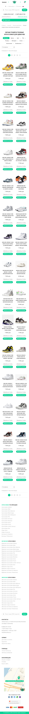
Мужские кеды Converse (8, 568)
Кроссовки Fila (6, 517)
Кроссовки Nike (6, 509)
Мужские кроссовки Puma (9, 561)
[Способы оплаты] (14, 707)
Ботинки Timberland (7, 536)
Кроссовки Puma (6, 524)
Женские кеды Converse (8, 605)
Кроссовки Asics (6, 522)
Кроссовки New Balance (8, 511)
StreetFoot (14, 2)
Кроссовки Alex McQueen (9, 515)
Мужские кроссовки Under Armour (11, 562)
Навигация (7, 20)
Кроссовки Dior (6, 528)
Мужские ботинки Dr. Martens (10, 570)
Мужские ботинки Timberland (10, 572)
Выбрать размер (8, 84)
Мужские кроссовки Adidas (9, 543)
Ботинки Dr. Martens (7, 534)
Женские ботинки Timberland (10, 608)
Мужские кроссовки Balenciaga (10, 549)
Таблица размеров (7, 652)
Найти (24, 10)
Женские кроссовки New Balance (11, 583)
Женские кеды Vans (7, 603)
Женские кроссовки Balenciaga (10, 585)
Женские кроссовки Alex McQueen (11, 587)
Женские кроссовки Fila (8, 589)
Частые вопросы (6, 650)
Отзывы (4, 661)
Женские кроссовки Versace (9, 591)
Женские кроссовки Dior (8, 601)
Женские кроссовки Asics (9, 595)
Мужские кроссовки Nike (9, 545)
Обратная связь (6, 643)
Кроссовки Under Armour (9, 526)
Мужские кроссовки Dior (8, 564)
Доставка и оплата (7, 639)
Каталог (9, 25)
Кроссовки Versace (7, 518)
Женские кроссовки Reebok (9, 593)
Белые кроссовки (17, 25)
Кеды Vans (4, 530)
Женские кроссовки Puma (9, 597)
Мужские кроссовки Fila (8, 553)
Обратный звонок (22, 16)
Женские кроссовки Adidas (9, 579)
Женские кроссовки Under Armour (11, 599)
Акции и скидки (6, 660)
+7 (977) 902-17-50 (20, 14)
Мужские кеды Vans (7, 566)
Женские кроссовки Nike (9, 581)
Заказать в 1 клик (7, 81)
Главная (4, 25)
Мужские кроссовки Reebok (9, 557)
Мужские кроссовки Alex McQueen (11, 551)
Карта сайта (5, 663)
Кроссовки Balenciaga (8, 513)
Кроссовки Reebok (7, 520)
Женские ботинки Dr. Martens (10, 606)
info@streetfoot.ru (6, 16)
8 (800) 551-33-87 (9, 14)
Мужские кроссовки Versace (9, 555)
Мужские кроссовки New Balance (11, 547)
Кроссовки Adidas (7, 507)
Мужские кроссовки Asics (9, 559)
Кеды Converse (6, 532)
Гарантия (4, 641)
